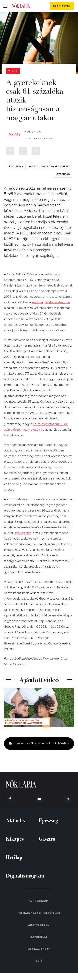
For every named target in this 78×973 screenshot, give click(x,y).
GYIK (39, 961)
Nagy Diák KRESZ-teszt (55, 166)
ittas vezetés (22, 533)
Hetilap (14, 857)
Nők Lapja (21, 6)
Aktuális (13, 71)
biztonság (63, 174)
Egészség (48, 820)
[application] (39, 708)
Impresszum (39, 901)
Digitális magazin (25, 875)
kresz (32, 166)
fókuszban (16, 166)
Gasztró (47, 838)
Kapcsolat (39, 937)
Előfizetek (62, 6)
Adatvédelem (39, 925)
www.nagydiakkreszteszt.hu (51, 302)
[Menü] (5, 6)
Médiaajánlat (39, 949)
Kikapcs (15, 838)
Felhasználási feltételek (39, 913)
